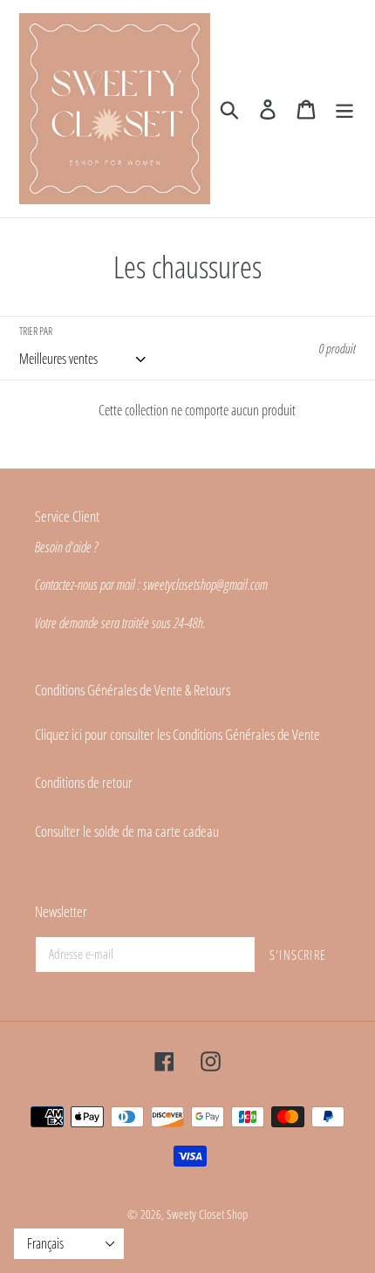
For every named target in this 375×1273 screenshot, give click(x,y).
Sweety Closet (197, 1214)
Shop (237, 1214)
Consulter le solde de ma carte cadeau (127, 831)
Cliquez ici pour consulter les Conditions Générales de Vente (177, 734)
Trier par (35, 331)
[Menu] (344, 109)
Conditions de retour (84, 782)
